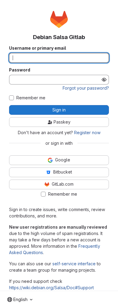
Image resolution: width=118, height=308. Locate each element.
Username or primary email (37, 48)
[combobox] (20, 299)
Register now (87, 132)
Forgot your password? (86, 88)
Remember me (30, 97)
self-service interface (74, 263)
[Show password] (104, 79)
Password (19, 70)
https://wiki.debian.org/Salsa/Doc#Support (51, 287)
